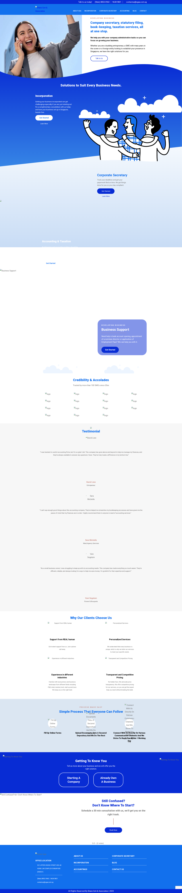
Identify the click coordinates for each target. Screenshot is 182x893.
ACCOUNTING (124, 11)
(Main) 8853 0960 (102, 2)
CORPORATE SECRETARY (108, 11)
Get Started (44, 118)
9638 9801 (116, 2)
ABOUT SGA (77, 11)
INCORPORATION (90, 11)
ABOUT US (78, 856)
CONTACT (143, 11)
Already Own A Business (108, 779)
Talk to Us (99, 58)
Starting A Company (73, 779)
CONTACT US (118, 869)
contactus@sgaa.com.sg (136, 2)
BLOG (134, 11)
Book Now (113, 830)
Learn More (44, 124)
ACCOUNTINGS (80, 869)
